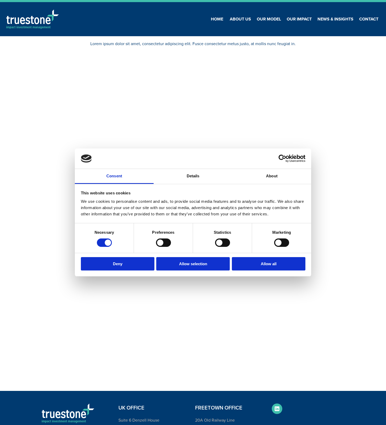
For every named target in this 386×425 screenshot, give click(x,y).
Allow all (269, 264)
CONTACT (368, 19)
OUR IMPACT (299, 19)
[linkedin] (277, 408)
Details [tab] (193, 176)
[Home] (32, 19)
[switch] (163, 242)
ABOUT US (240, 19)
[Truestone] (68, 413)
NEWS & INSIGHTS (335, 19)
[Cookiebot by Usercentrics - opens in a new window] (282, 158)
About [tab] (272, 176)
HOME (217, 19)
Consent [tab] (114, 176)
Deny (117, 264)
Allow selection (193, 264)
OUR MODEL (269, 19)
